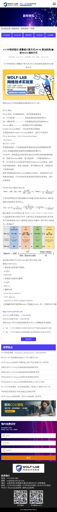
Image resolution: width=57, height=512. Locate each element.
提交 (28, 458)
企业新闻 (50, 35)
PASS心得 (17, 35)
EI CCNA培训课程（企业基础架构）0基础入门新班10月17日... (26, 387)
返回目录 (28, 339)
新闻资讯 (15, 29)
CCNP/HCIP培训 (29, 485)
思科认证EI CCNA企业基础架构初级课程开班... (20, 367)
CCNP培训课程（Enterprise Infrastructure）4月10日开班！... (25, 353)
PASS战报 (6, 35)
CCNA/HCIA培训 (14, 485)
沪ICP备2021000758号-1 (28, 510)
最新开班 (28, 35)
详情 (32, 29)
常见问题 (39, 35)
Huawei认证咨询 (14, 488)
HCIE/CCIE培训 (43, 485)
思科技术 (24, 29)
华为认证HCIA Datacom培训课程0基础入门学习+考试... (23, 382)
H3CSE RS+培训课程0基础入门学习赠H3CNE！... (21, 358)
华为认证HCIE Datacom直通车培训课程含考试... (20, 377)
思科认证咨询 (28, 488)
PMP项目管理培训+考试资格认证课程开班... (19, 392)
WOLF (3, 488)
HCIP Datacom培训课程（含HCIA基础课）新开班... (22, 396)
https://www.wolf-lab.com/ (13, 312)
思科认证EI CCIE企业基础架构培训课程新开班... (21, 372)
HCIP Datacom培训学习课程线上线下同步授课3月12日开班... (25, 362)
